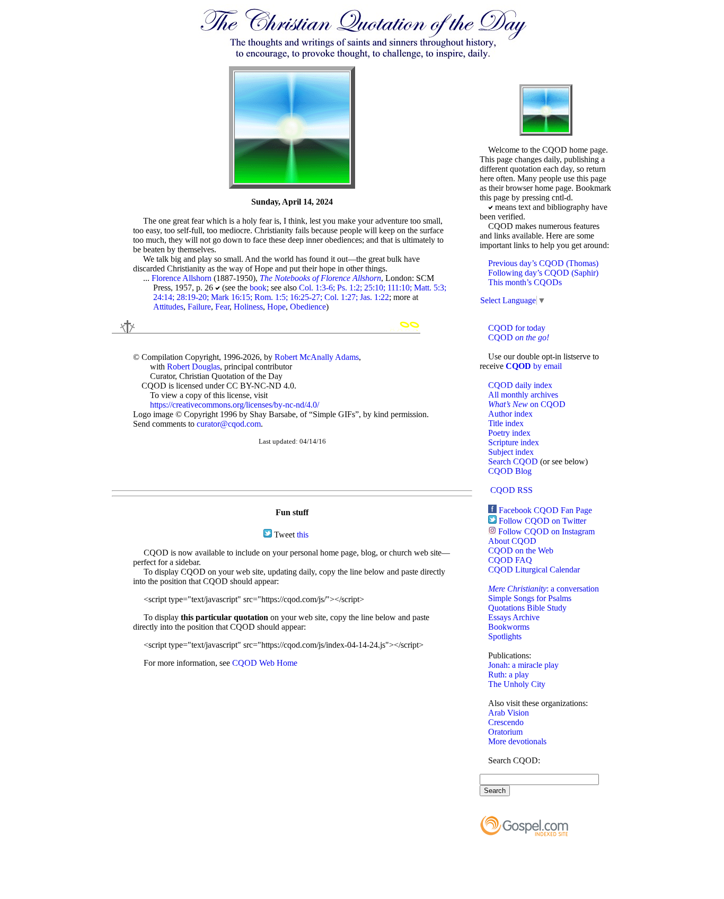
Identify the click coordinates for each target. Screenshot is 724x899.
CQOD (518, 337)
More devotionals (517, 741)
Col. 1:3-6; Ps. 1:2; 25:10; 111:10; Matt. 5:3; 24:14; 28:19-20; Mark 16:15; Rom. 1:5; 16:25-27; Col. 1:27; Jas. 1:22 (299, 292)
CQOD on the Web (520, 550)
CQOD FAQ (510, 560)
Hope (276, 306)
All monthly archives (523, 394)
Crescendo (506, 722)
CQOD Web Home (264, 662)
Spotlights (505, 636)
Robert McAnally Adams (317, 357)
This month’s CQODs (525, 282)
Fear (222, 306)
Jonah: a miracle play (523, 664)
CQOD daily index (520, 385)
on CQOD (527, 404)
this (302, 534)
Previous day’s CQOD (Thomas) (543, 263)
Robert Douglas (193, 366)
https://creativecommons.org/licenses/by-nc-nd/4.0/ (234, 404)
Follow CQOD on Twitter (542, 520)
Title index (506, 423)
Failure (199, 306)
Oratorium (505, 731)
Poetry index (509, 432)
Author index (510, 413)
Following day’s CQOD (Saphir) (543, 272)
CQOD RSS (511, 490)
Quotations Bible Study (527, 607)
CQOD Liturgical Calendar (534, 569)
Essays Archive (514, 617)
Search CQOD (513, 461)
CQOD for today (516, 327)
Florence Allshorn (181, 278)
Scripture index (513, 442)
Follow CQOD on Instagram (546, 531)
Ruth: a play (508, 674)
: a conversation (543, 588)
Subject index (511, 451)
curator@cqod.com (229, 423)
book (258, 287)
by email (534, 366)
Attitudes (168, 306)
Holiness (248, 306)
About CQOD (512, 540)
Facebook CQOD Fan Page (545, 510)
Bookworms (508, 626)
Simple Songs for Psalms (529, 598)
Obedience (308, 306)
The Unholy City (516, 684)
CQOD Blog (510, 470)
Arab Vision (508, 712)
